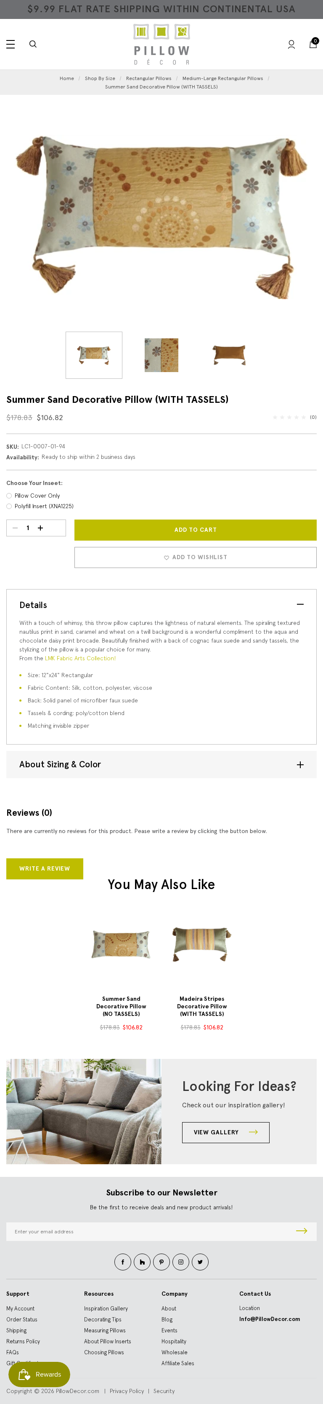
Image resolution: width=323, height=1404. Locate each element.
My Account (20, 1308)
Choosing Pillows (104, 1352)
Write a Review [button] (44, 868)
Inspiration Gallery (106, 1308)
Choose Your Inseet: (34, 483)
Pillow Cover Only (37, 495)
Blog (167, 1319)
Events (169, 1330)
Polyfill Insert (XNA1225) (44, 506)
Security (164, 1391)
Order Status (21, 1319)
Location (249, 1308)
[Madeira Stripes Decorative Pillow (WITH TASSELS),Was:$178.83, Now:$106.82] (202, 944)
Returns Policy (23, 1341)
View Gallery (217, 1132)
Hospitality (174, 1341)
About (169, 1308)
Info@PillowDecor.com (269, 1319)
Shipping (16, 1330)
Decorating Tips (103, 1319)
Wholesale (175, 1352)
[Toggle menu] (10, 44)
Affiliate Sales (178, 1363)
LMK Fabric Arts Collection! (80, 658)
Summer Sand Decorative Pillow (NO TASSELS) (121, 1006)
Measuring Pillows (105, 1330)
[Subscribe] (302, 1231)
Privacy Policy (127, 1391)
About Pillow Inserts (107, 1341)
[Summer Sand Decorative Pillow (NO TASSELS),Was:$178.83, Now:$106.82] (121, 944)
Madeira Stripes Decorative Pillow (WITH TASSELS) (202, 1006)
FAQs (12, 1352)
